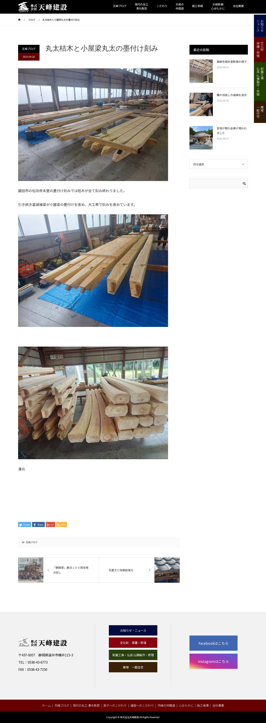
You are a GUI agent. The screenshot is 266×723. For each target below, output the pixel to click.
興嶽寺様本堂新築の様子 (232, 62)
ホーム (46, 705)
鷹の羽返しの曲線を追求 (232, 95)
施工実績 (197, 6)
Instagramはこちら (213, 661)
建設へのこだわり (142, 705)
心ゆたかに (186, 705)
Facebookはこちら (213, 643)
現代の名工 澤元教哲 (86, 705)
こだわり (162, 6)
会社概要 (238, 6)
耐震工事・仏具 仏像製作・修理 (133, 655)
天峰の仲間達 (166, 705)
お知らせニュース (260, 25)
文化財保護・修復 (260, 49)
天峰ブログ (120, 6)
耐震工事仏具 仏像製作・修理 (260, 81)
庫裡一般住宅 (260, 112)
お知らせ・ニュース (133, 630)
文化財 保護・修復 (133, 643)
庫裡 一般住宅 (133, 667)
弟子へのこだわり (115, 705)
